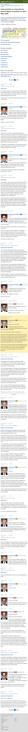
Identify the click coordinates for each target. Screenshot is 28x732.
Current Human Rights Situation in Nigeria (10, 42)
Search (2, 722)
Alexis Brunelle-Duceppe (6, 56)
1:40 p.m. (2, 244)
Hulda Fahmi (3, 72)
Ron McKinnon (4, 64)
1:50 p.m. (2, 609)
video (3, 24)
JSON (7, 729)
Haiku (2, 728)
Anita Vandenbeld (5, 54)
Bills (15, 719)
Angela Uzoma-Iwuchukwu (7, 74)
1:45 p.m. (2, 398)
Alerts (2, 723)
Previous (11, 79)
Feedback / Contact (4, 727)
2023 (22, 5)
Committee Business (5, 44)
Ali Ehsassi (3, 60)
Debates (2, 719)
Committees (6, 4)
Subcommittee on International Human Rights (10, 5)
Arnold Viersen (4, 62)
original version (4, 20)
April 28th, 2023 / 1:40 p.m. (5, 318)
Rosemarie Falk (4, 67)
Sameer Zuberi (4, 50)
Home (2, 4)
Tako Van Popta (4, 52)
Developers (3, 729)
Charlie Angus (4, 58)
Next (17, 79)
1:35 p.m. (2, 85)
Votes (16, 720)
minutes (24, 20)
